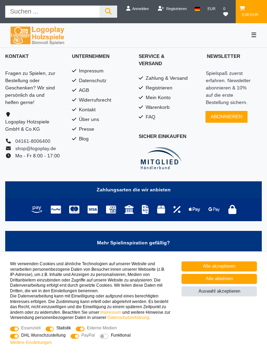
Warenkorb (158, 107)
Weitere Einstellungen (31, 342)
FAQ (150, 117)
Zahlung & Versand (167, 78)
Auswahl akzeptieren (219, 291)
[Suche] (108, 12)
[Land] (197, 8)
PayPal (88, 335)
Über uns (89, 119)
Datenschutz (92, 80)
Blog (84, 138)
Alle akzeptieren (219, 266)
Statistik (63, 328)
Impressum (91, 70)
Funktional (121, 335)
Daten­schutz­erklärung (128, 317)
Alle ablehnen (219, 278)
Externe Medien (102, 328)
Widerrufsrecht (95, 100)
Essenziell (31, 328)
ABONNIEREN (226, 116)
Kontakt (87, 109)
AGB (84, 90)
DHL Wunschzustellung (43, 335)
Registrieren (159, 87)
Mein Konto (158, 97)
